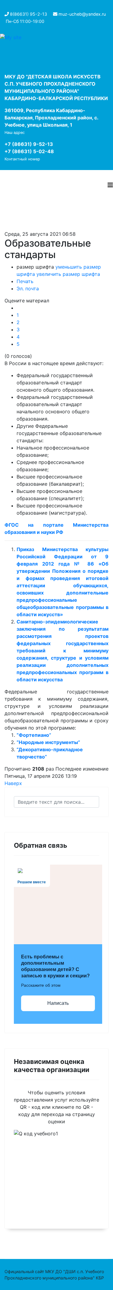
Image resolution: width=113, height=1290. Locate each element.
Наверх (13, 783)
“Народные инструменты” (48, 742)
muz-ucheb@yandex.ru (82, 14)
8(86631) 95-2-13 (28, 14)
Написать (58, 1003)
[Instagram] (7, 7)
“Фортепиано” (34, 735)
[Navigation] (110, 185)
